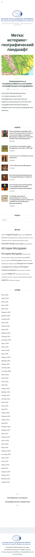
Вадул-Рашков (22, 234)
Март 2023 (4, 354)
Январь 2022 (5, 388)
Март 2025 (4, 309)
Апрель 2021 (5, 413)
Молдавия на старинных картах (9, 263)
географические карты (7, 277)
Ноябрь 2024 (5, 319)
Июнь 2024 (4, 322)
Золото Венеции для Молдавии (20, 165)
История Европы (28, 243)
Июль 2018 (4, 444)
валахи (20, 274)
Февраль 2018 (5, 451)
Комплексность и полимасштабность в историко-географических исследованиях (17, 83)
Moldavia (3, 234)
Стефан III (10, 273)
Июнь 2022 (4, 381)
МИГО (13, 260)
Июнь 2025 (4, 305)
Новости (17, 78)
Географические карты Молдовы (9, 240)
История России (26, 254)
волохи (27, 274)
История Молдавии (13, 248)
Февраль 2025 (5, 312)
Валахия (29, 235)
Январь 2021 (5, 419)
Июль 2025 (4, 302)
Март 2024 (4, 329)
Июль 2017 (4, 461)
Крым (28, 257)
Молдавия (18, 260)
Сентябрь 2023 (6, 340)
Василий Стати (5, 237)
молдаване (29, 277)
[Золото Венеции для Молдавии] (4, 168)
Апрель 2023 (5, 350)
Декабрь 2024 (5, 315)
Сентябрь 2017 (6, 454)
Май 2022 (4, 385)
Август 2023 (5, 343)
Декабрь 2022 (5, 361)
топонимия (11, 280)
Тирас (16, 274)
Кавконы (12, 257)
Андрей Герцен (12, 235)
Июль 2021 (4, 402)
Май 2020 (4, 423)
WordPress (17, 552)
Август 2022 (5, 374)
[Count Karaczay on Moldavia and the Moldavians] (4, 158)
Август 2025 (5, 298)
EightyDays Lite (29, 552)
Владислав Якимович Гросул (26, 237)
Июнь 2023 (4, 347)
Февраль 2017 (5, 471)
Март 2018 (4, 447)
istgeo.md (14, 89)
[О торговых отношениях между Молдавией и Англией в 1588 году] (4, 148)
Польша (18, 270)
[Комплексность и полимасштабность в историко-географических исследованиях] (17, 65)
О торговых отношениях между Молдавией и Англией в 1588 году (21, 147)
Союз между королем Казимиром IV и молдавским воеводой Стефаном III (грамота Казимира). (20, 186)
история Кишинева (21, 277)
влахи (24, 274)
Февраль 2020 (5, 426)
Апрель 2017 (5, 465)
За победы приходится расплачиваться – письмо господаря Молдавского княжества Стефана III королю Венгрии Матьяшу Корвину (21, 199)
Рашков (22, 270)
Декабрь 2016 (5, 478)
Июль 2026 (4, 295)
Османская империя (8, 270)
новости (4, 280)
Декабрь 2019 (5, 430)
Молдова (24, 267)
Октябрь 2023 (5, 336)
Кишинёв (24, 257)
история (15, 277)
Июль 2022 (4, 378)
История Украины (5, 257)
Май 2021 (4, 409)
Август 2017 (5, 458)
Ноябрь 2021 (5, 395)
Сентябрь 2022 (6, 371)
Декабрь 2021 (5, 392)
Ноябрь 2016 (5, 482)
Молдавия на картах (27, 260)
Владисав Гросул (14, 237)
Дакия (19, 240)
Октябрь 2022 (5, 367)
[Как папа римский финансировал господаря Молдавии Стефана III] (4, 177)
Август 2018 (5, 440)
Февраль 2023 (5, 357)
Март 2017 (4, 468)
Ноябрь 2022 (5, 364)
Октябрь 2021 (5, 399)
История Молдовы (11, 253)
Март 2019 (4, 433)
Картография (18, 257)
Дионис (22, 240)
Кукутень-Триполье (6, 260)
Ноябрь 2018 (5, 437)
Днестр (26, 240)
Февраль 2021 (5, 416)
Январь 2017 (5, 475)
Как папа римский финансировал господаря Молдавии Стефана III (20, 176)
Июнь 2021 (4, 406)
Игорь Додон (19, 244)
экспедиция (17, 280)
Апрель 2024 (5, 326)
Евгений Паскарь (8, 244)
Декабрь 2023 (5, 333)
